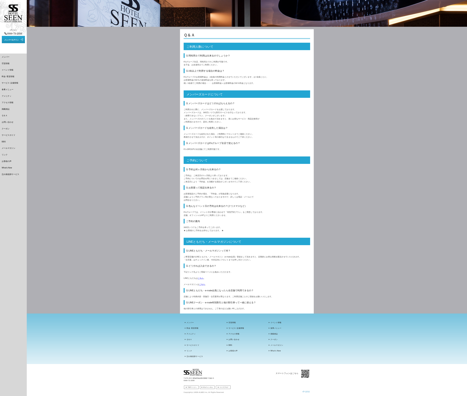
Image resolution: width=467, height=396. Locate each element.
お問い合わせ (7, 122)
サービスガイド (8, 135)
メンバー (5, 56)
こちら (201, 278)
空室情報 (5, 63)
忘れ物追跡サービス (10, 174)
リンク (5, 154)
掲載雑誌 (5, 109)
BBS (4, 141)
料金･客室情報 (8, 76)
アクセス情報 (7, 102)
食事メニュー (7, 89)
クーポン (5, 128)
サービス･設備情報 (10, 82)
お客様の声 (6, 161)
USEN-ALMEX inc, (201, 392)
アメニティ (6, 96)
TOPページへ (192, 387)
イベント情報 (7, 69)
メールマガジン (8, 148)
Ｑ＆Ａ (4, 115)
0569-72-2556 (189, 380)
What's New (7, 167)
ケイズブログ (224, 387)
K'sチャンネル (208, 387)
